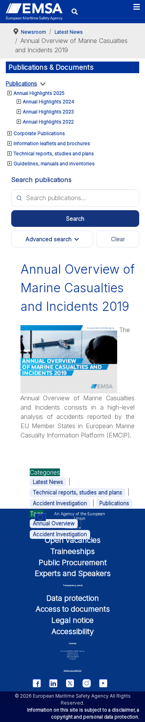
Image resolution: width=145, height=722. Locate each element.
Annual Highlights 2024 (48, 102)
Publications (21, 83)
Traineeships (72, 551)
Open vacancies (73, 540)
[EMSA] (34, 12)
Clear (118, 239)
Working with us (73, 527)
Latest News (48, 482)
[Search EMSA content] (74, 11)
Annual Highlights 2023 (48, 112)
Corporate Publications (39, 133)
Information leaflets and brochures (52, 143)
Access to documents (73, 609)
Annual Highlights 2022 (48, 122)
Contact (73, 643)
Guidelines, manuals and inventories (54, 163)
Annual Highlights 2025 (39, 93)
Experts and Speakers (73, 573)
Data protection (72, 598)
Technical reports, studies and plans (54, 153)
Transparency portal (72, 585)
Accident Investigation (60, 503)
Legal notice (72, 620)
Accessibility (72, 631)
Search (75, 218)
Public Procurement (73, 562)
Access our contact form (73, 670)
